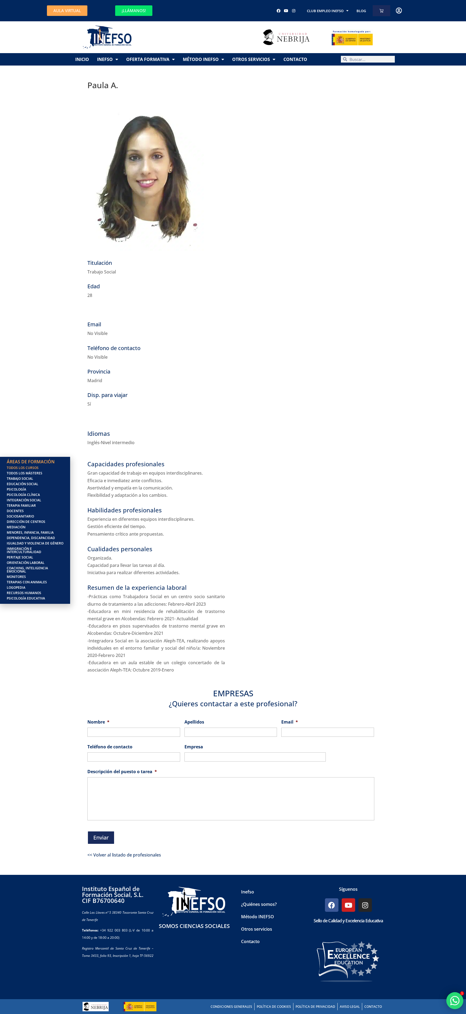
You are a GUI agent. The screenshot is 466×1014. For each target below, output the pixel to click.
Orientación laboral (25, 562)
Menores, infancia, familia (30, 532)
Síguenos (348, 889)
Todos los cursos (23, 467)
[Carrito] (381, 10)
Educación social (22, 484)
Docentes (15, 511)
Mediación (16, 527)
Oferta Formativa (147, 59)
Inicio (82, 59)
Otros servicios (251, 59)
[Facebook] (278, 11)
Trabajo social (20, 478)
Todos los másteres (24, 473)
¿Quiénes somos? (259, 904)
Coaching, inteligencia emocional (27, 570)
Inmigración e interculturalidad (24, 550)
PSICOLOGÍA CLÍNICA (23, 494)
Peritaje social (20, 557)
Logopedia (16, 587)
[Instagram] (293, 11)
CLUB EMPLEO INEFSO (325, 10)
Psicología (16, 489)
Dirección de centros (26, 521)
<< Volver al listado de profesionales (124, 855)
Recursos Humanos (24, 593)
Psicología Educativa (26, 598)
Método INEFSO (201, 59)
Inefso (105, 59)
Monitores (16, 576)
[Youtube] (286, 11)
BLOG (361, 10)
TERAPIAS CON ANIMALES (27, 582)
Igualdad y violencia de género (35, 543)
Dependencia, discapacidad (31, 538)
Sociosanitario (20, 516)
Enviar (101, 837)
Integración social (24, 500)
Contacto (295, 59)
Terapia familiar (21, 505)
